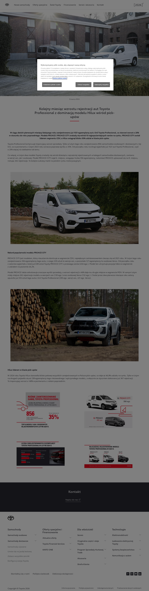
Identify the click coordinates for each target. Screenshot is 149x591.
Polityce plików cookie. (60, 78)
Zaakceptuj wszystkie (102, 84)
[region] (75, 75)
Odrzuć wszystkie (83, 84)
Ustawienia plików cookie (52, 84)
